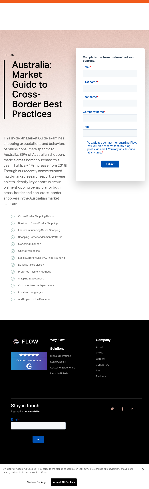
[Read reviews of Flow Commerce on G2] (29, 360)
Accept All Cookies (64, 482)
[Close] (143, 469)
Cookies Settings (36, 482)
